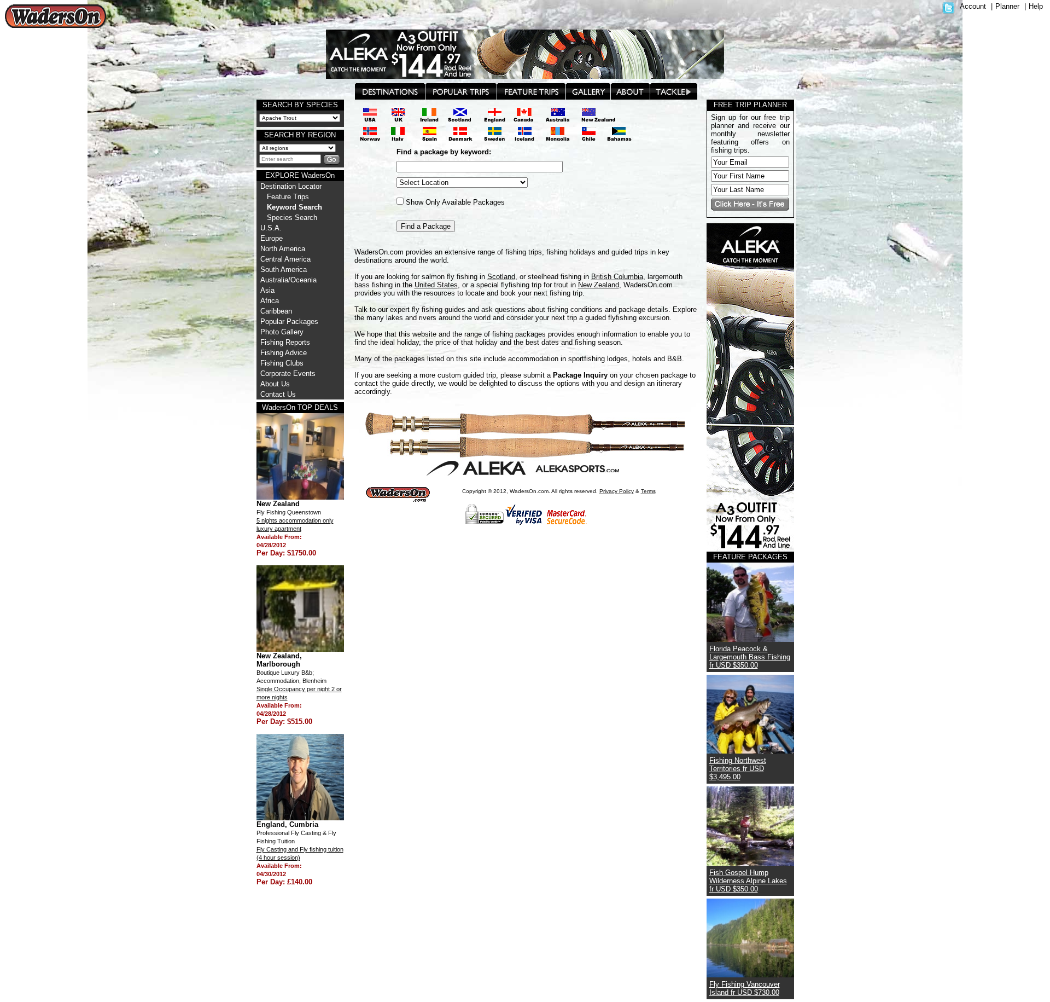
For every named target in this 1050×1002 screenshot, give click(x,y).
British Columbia (617, 277)
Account (973, 6)
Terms (648, 491)
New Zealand (598, 285)
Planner (1007, 6)
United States (436, 285)
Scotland (501, 277)
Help (1036, 6)
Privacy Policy (616, 491)
